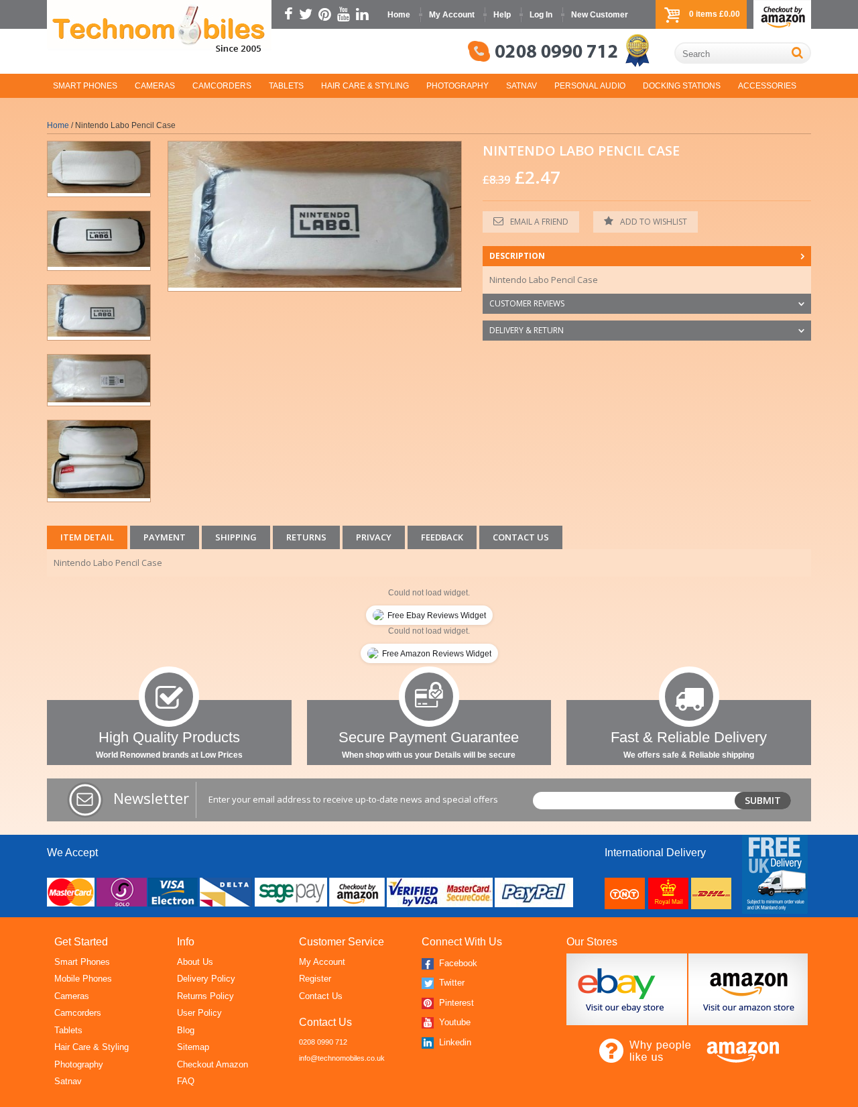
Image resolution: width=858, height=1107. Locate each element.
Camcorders (221, 86)
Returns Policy (205, 996)
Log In (541, 14)
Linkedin (453, 1042)
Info (185, 941)
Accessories (767, 86)
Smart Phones (85, 86)
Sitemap (193, 1047)
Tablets (286, 86)
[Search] (797, 53)
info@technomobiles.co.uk (342, 1058)
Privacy (373, 537)
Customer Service (341, 941)
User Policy (199, 1013)
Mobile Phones (83, 979)
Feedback (442, 537)
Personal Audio (589, 86)
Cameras (155, 86)
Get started (81, 941)
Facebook (456, 963)
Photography (457, 86)
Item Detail (87, 537)
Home (398, 14)
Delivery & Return (526, 330)
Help (502, 14)
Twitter (450, 983)
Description (517, 255)
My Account (452, 14)
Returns (306, 537)
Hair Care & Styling (365, 86)
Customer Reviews (526, 303)
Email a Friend (539, 221)
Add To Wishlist (653, 221)
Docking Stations (682, 86)
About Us (195, 962)
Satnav (521, 86)
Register (315, 979)
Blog (185, 1030)
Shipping (236, 537)
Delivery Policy (206, 979)
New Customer (599, 14)
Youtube (453, 1022)
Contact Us (521, 537)
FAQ (185, 1081)
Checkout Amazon (212, 1064)
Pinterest (455, 1003)
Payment (164, 537)
